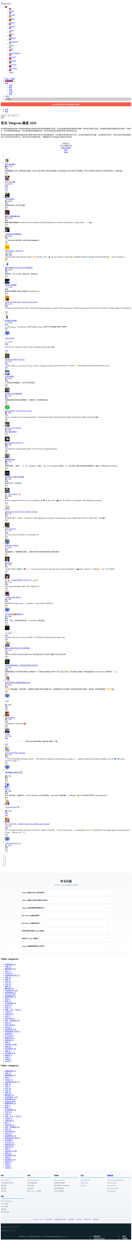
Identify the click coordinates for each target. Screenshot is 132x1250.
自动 (8, 1007)
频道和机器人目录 (12, 1031)
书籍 (7, 980)
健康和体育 (10, 997)
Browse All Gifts (85, 1180)
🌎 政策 (9, 988)
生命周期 (9, 1034)
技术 (8, 984)
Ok (2, 117)
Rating (66, 152)
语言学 (8, 1005)
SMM (8, 1057)
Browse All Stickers (32, 1180)
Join (6, 173)
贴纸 (124, 1241)
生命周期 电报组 (59, 1188)
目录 (6, 83)
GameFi (8, 1061)
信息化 (8, 1027)
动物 (8, 967)
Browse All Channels (6, 1201)
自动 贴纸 (30, 1188)
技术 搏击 (3, 1191)
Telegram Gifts (111, 1191)
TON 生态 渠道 (5, 1212)
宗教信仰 (9, 1014)
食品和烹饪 (10, 1029)
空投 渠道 (3, 1209)
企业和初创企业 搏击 (7, 1183)
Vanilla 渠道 (4, 1204)
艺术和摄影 (10, 1003)
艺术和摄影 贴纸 (32, 1183)
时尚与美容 (10, 1025)
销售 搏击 (3, 1185)
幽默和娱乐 (10, 969)
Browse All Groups (59, 1180)
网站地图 (126, 1247)
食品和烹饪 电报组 (59, 1183)
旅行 (7, 1016)
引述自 (9, 973)
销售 (6, 255)
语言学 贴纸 (30, 1185)
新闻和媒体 (10, 993)
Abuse (7, 96)
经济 (8, 1023)
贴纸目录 (9, 1040)
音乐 (6, 168)
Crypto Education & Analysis (115, 1180)
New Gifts (83, 1185)
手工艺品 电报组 (59, 1191)
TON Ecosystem (111, 1183)
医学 (7, 999)
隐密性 (8, 1055)
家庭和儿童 (10, 1038)
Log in (8, 99)
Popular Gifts (84, 1183)
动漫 (7, 1051)
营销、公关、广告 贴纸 (34, 1191)
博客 (8, 986)
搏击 (124, 1245)
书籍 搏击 (3, 1188)
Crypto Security (111, 1185)
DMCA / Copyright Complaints (104, 1244)
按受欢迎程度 (66, 148)
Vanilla (8, 1059)
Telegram (10, 995)
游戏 (8, 1047)
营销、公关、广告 (13, 1010)
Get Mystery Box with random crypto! (66, 104)
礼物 (124, 1243)
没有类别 (11, 1044)
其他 (7, 1042)
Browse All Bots (5, 1180)
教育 (8, 1001)
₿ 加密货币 (9, 81)
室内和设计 (10, 1053)
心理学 (8, 1012)
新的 (66, 150)
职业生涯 (9, 1018)
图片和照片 (13, 432)
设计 (7, 971)
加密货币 (110, 1175)
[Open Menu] (1, 2)
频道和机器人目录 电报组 (61, 1185)
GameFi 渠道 (4, 1206)
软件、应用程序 (12, 1020)
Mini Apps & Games (112, 1188)
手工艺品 (9, 1036)
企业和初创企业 (12, 975)
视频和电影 (10, 964)
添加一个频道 (10, 79)
